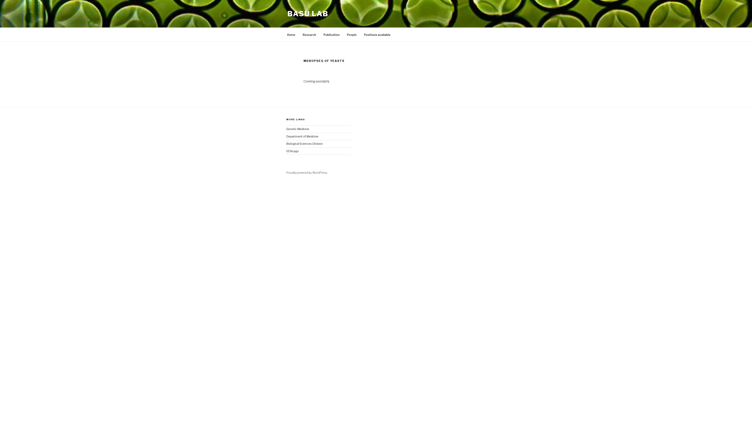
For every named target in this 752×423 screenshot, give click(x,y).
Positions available (377, 34)
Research (309, 34)
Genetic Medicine (297, 129)
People (352, 34)
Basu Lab (307, 13)
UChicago (292, 151)
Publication (332, 34)
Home (291, 34)
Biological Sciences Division (304, 143)
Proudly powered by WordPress (306, 172)
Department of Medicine (302, 136)
